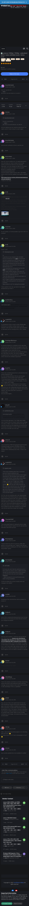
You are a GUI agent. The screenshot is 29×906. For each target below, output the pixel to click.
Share (7, 787)
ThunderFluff (9, 519)
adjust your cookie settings (19, 897)
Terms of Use (21, 894)
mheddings (8, 677)
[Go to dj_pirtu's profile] (2, 368)
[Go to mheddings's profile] (2, 677)
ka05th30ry (9, 300)
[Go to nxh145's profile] (2, 595)
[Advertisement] (14, 27)
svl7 (3, 67)
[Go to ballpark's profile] (2, 613)
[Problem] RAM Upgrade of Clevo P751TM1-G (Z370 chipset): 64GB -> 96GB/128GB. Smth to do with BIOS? (12, 855)
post (17, 258)
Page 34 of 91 (14, 79)
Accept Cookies (7, 903)
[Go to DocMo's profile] (24, 854)
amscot (7, 440)
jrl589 (7, 698)
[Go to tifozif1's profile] (2, 405)
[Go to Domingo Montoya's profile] (2, 341)
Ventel (7, 660)
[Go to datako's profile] (2, 113)
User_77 (7, 858)
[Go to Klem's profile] (24, 803)
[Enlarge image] (2, 385)
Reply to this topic (14, 74)
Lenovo (13, 69)
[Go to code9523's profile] (2, 320)
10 (18, 830)
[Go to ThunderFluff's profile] (2, 520)
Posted (10, 87)
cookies (9, 896)
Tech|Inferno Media (19, 882)
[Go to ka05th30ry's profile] (2, 300)
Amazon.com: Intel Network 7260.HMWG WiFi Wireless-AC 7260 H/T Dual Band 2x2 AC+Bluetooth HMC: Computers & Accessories (13, 640)
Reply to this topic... (9, 779)
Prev (5, 79)
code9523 (8, 319)
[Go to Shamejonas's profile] (2, 539)
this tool (7, 198)
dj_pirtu (7, 368)
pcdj (6, 192)
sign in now (9, 773)
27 (18, 808)
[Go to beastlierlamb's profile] (2, 86)
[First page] (2, 79)
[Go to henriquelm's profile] (2, 560)
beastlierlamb (9, 85)
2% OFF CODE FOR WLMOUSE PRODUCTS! (13, 2)
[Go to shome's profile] (2, 749)
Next (23, 79)
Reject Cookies (18, 903)
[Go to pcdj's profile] (2, 192)
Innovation (8, 156)
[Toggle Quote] (3, 118)
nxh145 (7, 594)
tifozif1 (7, 405)
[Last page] (27, 79)
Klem (6, 810)
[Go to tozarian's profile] (2, 227)
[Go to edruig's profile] (2, 727)
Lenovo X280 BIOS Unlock (9, 817)
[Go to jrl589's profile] (2, 698)
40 (18, 844)
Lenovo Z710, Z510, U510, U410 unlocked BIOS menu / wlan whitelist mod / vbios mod (12, 841)
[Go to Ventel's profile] (2, 661)
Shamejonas (9, 539)
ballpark (7, 612)
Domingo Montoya (11, 340)
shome (7, 748)
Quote (6, 98)
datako (7, 112)
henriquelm (8, 560)
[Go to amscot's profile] (2, 440)
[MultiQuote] (2, 98)
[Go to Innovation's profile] (2, 157)
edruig (7, 727)
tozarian (7, 226)
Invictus (6, 819)
